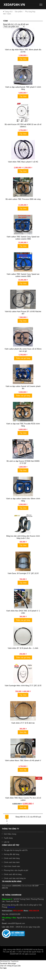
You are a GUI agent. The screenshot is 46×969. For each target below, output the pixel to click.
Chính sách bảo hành (12, 862)
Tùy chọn (23, 59)
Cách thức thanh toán (12, 866)
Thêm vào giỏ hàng (23, 358)
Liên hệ (6, 842)
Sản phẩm (18, 12)
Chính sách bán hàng (12, 858)
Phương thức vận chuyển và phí (16, 870)
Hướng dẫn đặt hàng (11, 854)
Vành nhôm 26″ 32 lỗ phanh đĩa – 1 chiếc (23, 648)
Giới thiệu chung (10, 834)
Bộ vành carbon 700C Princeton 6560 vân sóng (23, 199)
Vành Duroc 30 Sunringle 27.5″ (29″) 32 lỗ (23, 573)
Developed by (9, 961)
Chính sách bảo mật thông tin (15, 878)
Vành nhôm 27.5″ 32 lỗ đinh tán (23, 723)
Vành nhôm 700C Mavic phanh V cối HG (23, 162)
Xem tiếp (23, 732)
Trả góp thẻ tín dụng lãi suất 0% (16, 850)
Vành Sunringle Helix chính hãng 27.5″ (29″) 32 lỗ (23, 686)
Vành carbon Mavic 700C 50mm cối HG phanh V (23, 760)
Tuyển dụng (8, 838)
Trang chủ (8, 12)
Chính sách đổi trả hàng (12, 874)
